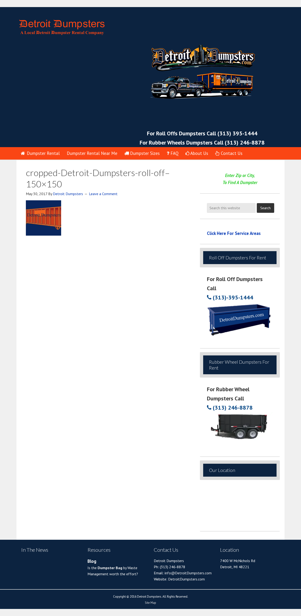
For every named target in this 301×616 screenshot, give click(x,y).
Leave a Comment (103, 193)
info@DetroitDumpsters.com (188, 573)
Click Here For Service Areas (234, 233)
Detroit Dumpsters (98, 24)
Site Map (150, 603)
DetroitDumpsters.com (186, 579)
